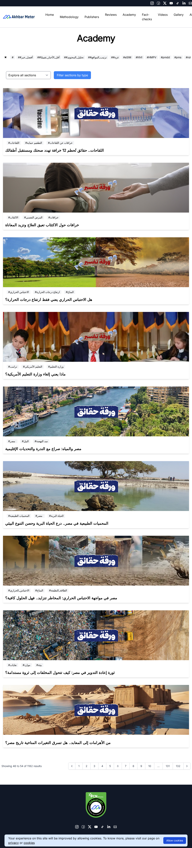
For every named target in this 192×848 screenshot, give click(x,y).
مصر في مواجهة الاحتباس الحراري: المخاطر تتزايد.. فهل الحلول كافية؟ (61, 598)
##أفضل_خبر (25, 57)
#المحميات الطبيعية (18, 515)
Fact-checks (147, 17)
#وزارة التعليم (56, 366)
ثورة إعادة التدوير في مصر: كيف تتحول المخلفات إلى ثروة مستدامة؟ (60, 672)
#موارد (26, 665)
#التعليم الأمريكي (32, 366)
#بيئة (39, 665)
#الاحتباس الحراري (18, 292)
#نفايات (12, 665)
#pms (177, 57)
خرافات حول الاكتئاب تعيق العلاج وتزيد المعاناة (42, 225)
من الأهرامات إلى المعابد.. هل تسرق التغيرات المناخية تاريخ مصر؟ (58, 742)
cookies (29, 843)
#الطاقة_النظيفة (58, 590)
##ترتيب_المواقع (97, 57)
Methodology (69, 17)
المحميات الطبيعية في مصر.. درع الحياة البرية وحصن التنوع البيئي (56, 523)
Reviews (111, 14)
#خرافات (53, 217)
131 (168, 766)
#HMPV (151, 57)
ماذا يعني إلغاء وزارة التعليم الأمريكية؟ (35, 374)
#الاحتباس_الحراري (18, 590)
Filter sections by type (72, 75)
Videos (163, 14)
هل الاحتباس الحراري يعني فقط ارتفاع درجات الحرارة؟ (48, 299)
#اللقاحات (13, 142)
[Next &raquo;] (186, 766)
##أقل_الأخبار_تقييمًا (48, 57)
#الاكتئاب (13, 217)
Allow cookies (174, 840)
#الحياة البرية (56, 515)
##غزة (115, 57)
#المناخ (70, 292)
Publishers (92, 17)
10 (149, 766)
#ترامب (12, 366)
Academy (129, 14)
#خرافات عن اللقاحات (60, 142)
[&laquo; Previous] (71, 766)
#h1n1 (139, 57)
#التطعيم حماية (33, 142)
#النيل (25, 441)
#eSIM (127, 57)
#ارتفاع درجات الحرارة (47, 292)
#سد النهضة (41, 441)
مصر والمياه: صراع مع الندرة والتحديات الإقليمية (43, 448)
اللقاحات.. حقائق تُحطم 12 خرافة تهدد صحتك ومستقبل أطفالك (54, 150)
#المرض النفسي (33, 217)
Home (49, 14)
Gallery (179, 14)
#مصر (12, 441)
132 (178, 766)
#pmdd (165, 57)
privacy (13, 843)
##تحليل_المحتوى (74, 57)
